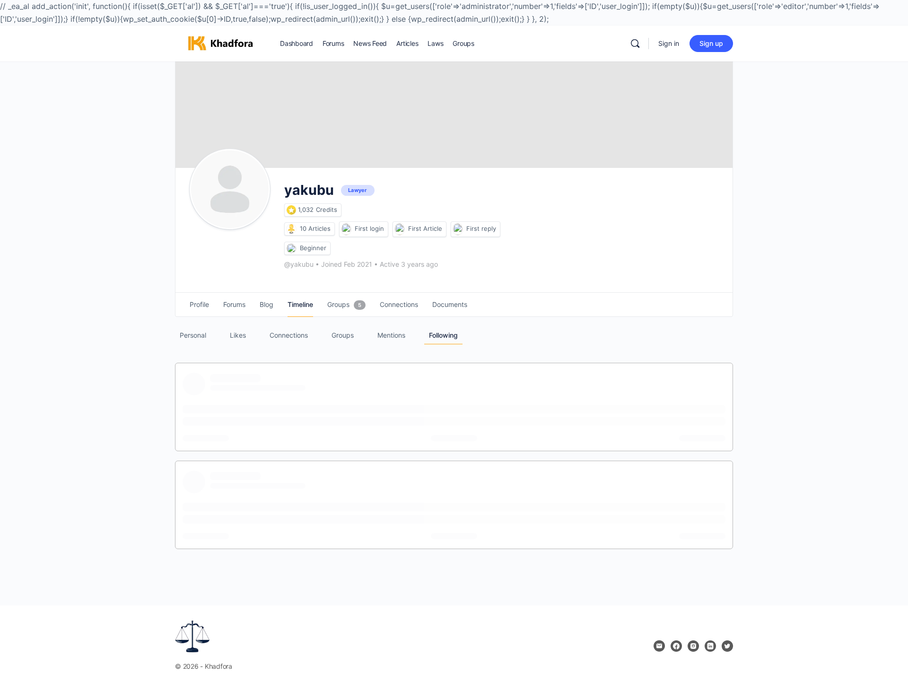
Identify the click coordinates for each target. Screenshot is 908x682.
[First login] (346, 229)
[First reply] (458, 229)
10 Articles (315, 228)
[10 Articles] (291, 229)
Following (443, 335)
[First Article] (399, 229)
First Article (425, 228)
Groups (343, 335)
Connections (289, 335)
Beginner (313, 248)
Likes (238, 335)
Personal (193, 335)
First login (369, 228)
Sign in (668, 43)
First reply (481, 228)
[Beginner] (291, 248)
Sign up (711, 43)
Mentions (391, 335)
